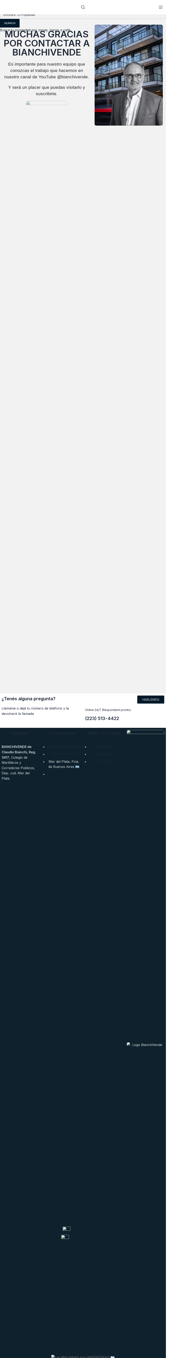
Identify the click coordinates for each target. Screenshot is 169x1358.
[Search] (83, 7)
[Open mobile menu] (161, 7)
